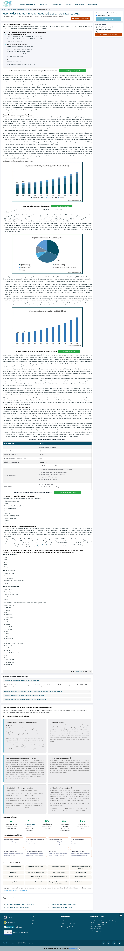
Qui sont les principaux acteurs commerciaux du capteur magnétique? (25, 699)
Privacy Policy (73, 948)
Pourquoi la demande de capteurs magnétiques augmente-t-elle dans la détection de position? (33, 691)
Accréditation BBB (29, 824)
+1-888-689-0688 (99, 925)
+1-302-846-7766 (97, 927)
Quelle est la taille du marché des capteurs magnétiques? (21, 680)
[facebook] (114, 943)
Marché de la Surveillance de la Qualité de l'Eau (20, 904)
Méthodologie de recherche (103, 29)
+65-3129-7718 (97, 929)
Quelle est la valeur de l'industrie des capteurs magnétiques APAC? (24, 695)
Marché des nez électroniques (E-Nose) (18, 907)
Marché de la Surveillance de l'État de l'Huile (63, 904)
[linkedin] (103, 943)
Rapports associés (101, 32)
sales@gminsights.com (99, 931)
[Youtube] (119, 943)
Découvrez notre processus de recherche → (15, 890)
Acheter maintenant (109, 19)
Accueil (3, 9)
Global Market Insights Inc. (10, 943)
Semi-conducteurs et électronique (15, 9)
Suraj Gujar (79, 671)
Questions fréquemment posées (105, 27)
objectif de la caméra (42, 545)
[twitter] (108, 943)
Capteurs (28, 9)
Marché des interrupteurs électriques (61, 907)
